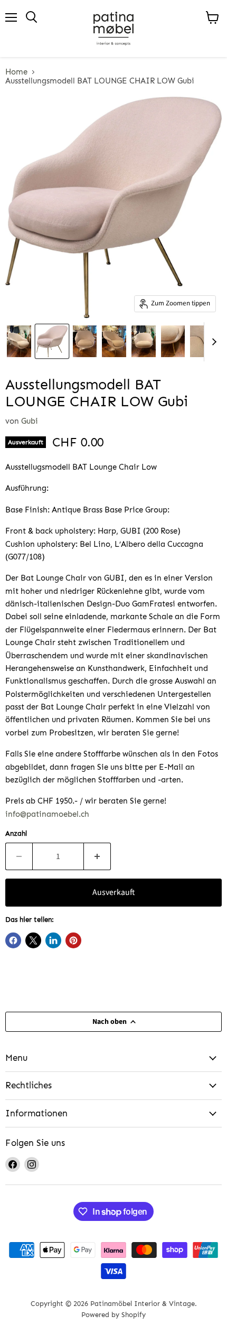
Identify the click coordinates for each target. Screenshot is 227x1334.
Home (16, 72)
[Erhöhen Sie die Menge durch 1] (97, 856)
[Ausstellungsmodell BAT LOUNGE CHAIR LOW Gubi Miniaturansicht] (19, 341)
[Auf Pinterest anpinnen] (73, 940)
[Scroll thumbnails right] (212, 341)
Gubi (29, 421)
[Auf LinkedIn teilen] (53, 940)
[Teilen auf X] (33, 940)
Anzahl (16, 833)
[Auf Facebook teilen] (13, 940)
